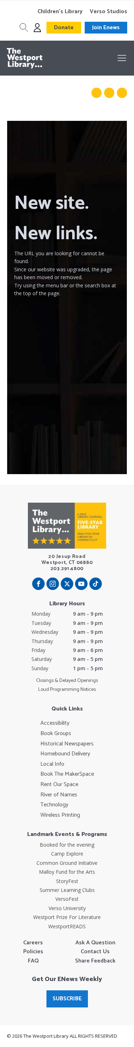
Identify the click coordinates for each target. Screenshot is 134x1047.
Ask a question (95, 943)
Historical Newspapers (67, 744)
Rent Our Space (59, 784)
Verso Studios (108, 11)
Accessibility (54, 723)
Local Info (52, 764)
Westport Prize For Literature (67, 917)
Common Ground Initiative (67, 862)
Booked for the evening (67, 844)
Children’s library (60, 11)
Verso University (67, 908)
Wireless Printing (60, 815)
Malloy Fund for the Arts (67, 871)
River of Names (58, 795)
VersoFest (67, 898)
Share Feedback (95, 961)
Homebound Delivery (65, 754)
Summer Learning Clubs (67, 890)
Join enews (106, 27)
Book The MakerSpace (67, 774)
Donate (64, 27)
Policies (33, 951)
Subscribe (67, 999)
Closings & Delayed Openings (67, 681)
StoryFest (67, 881)
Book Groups (55, 733)
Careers (33, 943)
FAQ (33, 961)
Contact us (95, 951)
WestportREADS (67, 926)
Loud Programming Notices (67, 690)
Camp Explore (67, 853)
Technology (54, 805)
